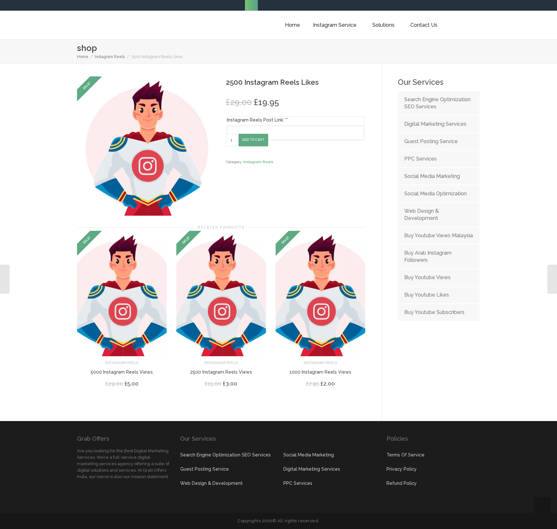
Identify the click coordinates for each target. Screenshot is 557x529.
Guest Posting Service (431, 141)
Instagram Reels (110, 56)
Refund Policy (401, 483)
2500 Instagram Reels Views (221, 372)
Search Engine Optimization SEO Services (437, 103)
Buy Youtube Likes (426, 295)
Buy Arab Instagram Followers (428, 256)
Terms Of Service (405, 454)
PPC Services (420, 159)
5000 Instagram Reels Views (122, 372)
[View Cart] (452, 25)
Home (292, 25)
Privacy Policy (401, 469)
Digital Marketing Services (435, 124)
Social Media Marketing (432, 176)
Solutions (384, 25)
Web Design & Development (421, 214)
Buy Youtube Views (427, 277)
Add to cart (253, 140)
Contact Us (423, 25)
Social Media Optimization (435, 194)
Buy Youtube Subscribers (434, 312)
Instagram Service (335, 25)
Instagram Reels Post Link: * (257, 119)
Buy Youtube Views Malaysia (438, 235)
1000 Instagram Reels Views (320, 372)
